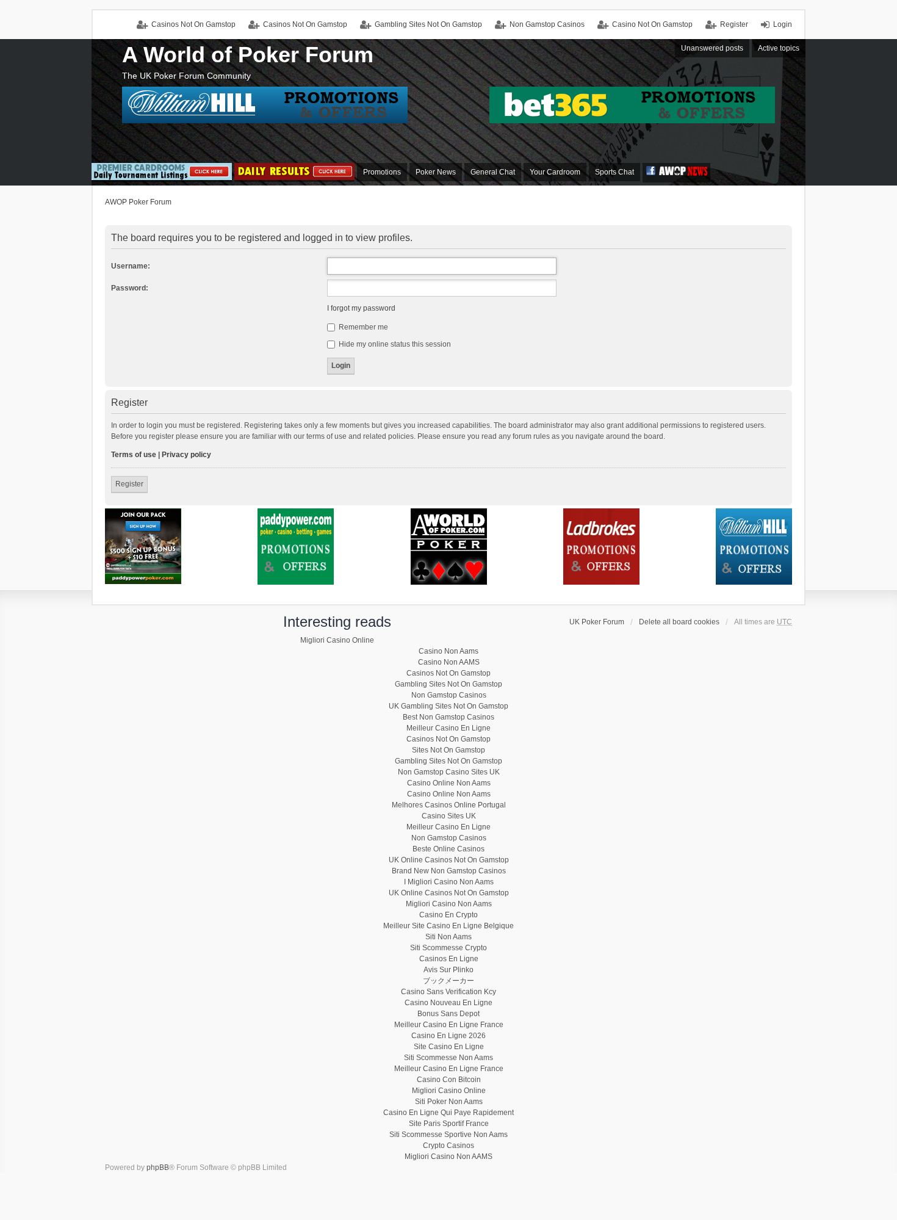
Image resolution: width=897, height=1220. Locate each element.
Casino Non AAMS (449, 662)
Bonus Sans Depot (448, 1013)
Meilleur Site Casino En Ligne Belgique (448, 926)
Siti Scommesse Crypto (448, 948)
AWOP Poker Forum (138, 202)
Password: (129, 288)
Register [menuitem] (734, 24)
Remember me (362, 327)
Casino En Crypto (448, 915)
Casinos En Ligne (448, 959)
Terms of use (133, 454)
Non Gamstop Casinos (547, 24)
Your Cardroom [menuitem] (555, 172)
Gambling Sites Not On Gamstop (428, 24)
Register (129, 484)
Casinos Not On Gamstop (305, 24)
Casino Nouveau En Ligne (448, 1002)
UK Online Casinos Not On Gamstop (449, 860)
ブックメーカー (448, 980)
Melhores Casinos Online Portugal (449, 805)
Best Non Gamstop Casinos (448, 717)
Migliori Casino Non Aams (449, 904)
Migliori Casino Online (337, 640)
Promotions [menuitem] (382, 172)
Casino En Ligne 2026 (448, 1035)
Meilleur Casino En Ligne (448, 728)
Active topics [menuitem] (778, 48)
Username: (130, 266)
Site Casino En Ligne (449, 1046)
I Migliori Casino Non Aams (449, 882)
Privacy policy (186, 454)
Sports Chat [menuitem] (614, 172)
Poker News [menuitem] (436, 172)
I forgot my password (361, 308)
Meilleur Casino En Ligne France (448, 1024)
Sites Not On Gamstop (448, 750)
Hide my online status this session (394, 344)
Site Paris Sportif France (449, 1123)
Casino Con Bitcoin (449, 1079)
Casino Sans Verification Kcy (448, 991)
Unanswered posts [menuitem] (712, 48)
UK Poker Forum (596, 622)
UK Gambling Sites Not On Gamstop (448, 706)
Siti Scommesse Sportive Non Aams (448, 1134)
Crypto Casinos (448, 1145)
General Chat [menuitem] (492, 172)
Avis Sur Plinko (448, 970)
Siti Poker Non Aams (449, 1101)
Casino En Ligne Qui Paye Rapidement (448, 1112)
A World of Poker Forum (247, 54)
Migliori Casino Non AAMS (448, 1156)
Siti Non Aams (448, 937)
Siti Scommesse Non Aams (448, 1057)
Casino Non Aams (448, 651)
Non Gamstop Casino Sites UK (449, 772)
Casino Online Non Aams (449, 783)
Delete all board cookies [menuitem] (679, 622)
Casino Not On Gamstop (652, 24)
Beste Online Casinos (448, 849)
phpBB (157, 1167)
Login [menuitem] (782, 24)
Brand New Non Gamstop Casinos (449, 871)
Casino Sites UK (449, 816)
